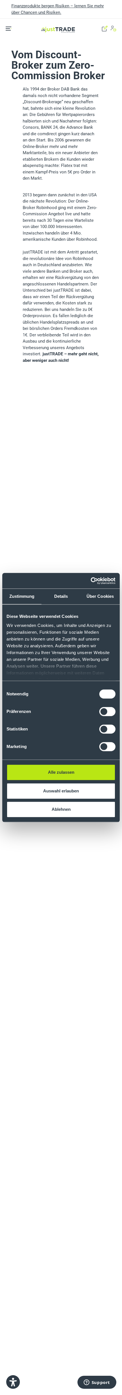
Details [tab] (61, 596)
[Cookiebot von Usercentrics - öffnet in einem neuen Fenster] (90, 580)
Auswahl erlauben (61, 790)
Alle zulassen (61, 772)
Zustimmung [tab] (22, 596)
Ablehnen (61, 809)
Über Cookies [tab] (100, 596)
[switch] (107, 711)
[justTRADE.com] (58, 22)
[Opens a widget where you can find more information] (96, 1382)
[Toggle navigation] (10, 28)
